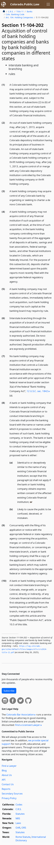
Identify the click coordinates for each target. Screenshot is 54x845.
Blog (4, 770)
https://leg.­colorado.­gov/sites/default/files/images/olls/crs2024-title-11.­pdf (24, 649)
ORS (23, 827)
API (3, 779)
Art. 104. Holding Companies (19, 17)
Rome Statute (23, 836)
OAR (18, 827)
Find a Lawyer (9, 765)
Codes (19, 804)
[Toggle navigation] (48, 4)
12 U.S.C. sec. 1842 (37, 391)
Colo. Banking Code (15, 14)
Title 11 (20, 11)
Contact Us (8, 784)
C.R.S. (10, 11)
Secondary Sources (12, 793)
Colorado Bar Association (20, 714)
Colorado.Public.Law (24, 4)
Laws (18, 823)
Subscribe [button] (9, 690)
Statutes (20, 813)
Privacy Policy (9, 798)
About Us (7, 775)
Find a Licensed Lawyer (27, 725)
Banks (30, 11)
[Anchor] (48, 115)
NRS (18, 818)
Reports (6, 789)
